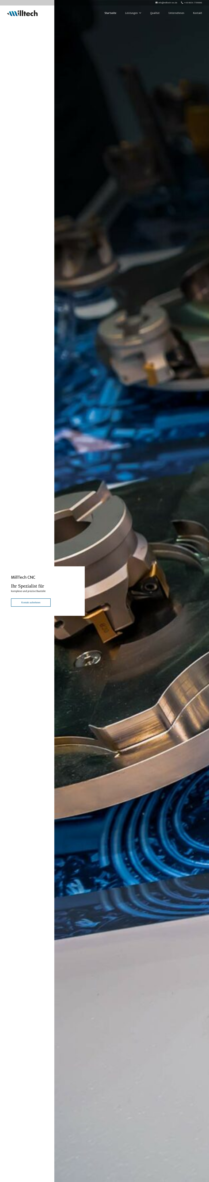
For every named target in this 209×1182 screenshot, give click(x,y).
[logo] (22, 13)
